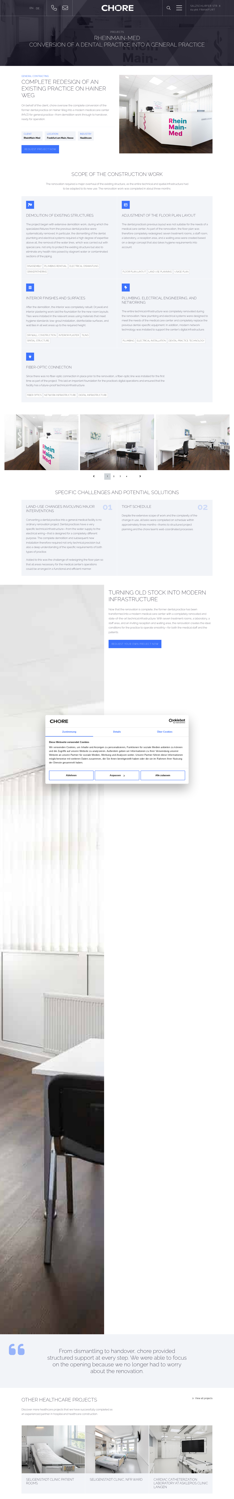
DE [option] (37, 8)
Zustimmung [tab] (69, 731)
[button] (168, 8)
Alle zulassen (162, 775)
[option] (37, 8)
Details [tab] (117, 731)
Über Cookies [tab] (164, 731)
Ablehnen (71, 775)
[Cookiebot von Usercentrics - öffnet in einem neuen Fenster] (171, 721)
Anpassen (115, 775)
